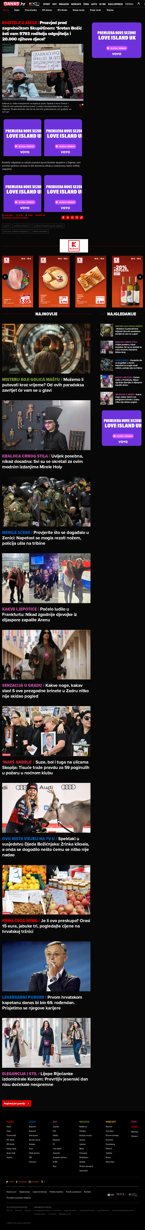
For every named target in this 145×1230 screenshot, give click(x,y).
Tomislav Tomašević (21, 225)
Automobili (83, 1170)
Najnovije (134, 1131)
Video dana (110, 1161)
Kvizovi (108, 1157)
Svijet (16, 10)
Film (54, 1131)
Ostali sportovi (34, 1153)
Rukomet (32, 1131)
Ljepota (82, 1139)
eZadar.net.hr (40, 1214)
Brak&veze (83, 1126)
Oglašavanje (24, 1191)
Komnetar (109, 1139)
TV (54, 1144)
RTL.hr (9, 1210)
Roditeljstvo (83, 1157)
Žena (86, 4)
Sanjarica (134, 1136)
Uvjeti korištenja (40, 1191)
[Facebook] (63, 218)
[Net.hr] (133, 1195)
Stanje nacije (79, 10)
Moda (81, 1148)
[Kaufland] (72, 246)
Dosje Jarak (95, 10)
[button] (5, 277)
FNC (30, 1157)
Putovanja (83, 1153)
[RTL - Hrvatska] (121, 1195)
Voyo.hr (28, 1210)
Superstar (56, 1153)
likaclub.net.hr (65, 1214)
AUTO (94, 4)
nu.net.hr (52, 1214)
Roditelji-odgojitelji (39, 231)
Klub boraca (33, 1135)
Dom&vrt (82, 1131)
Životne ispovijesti (86, 1166)
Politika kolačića (56, 1191)
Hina (30, 215)
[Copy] (81, 218)
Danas (10, 1121)
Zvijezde (56, 1126)
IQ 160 (102, 4)
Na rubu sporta (34, 1139)
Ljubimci (82, 1144)
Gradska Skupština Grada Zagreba (48, 225)
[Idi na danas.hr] (14, 4)
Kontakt (87, 1191)
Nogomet (32, 1126)
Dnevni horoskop (112, 1135)
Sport (46, 4)
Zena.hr (18, 1210)
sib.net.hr (57, 1210)
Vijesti (6, 10)
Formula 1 (32, 1161)
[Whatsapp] (72, 218)
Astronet (109, 1126)
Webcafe (76, 4)
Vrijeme (110, 10)
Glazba (55, 1135)
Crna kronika (31, 10)
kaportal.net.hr (70, 1210)
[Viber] (77, 218)
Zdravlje (82, 1161)
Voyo (54, 1166)
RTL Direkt (62, 10)
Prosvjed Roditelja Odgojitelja (15, 231)
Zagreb (6, 225)
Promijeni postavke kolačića (19, 1197)
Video (134, 1127)
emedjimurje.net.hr (42, 1210)
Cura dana (109, 1131)
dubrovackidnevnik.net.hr (123, 1210)
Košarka (32, 1144)
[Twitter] (68, 218)
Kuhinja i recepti (85, 1135)
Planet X (109, 1148)
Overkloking (110, 1144)
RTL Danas (47, 10)
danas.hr (40, 215)
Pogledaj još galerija (14, 1103)
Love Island (57, 1148)
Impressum (11, 1191)
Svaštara (109, 1153)
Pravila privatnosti (73, 1191)
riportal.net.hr (103, 1210)
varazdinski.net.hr (87, 1210)
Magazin (64, 4)
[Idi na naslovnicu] (34, 7)
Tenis (31, 1148)
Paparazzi (56, 1139)
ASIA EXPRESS (115, 4)
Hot (54, 4)
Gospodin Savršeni (60, 1157)
